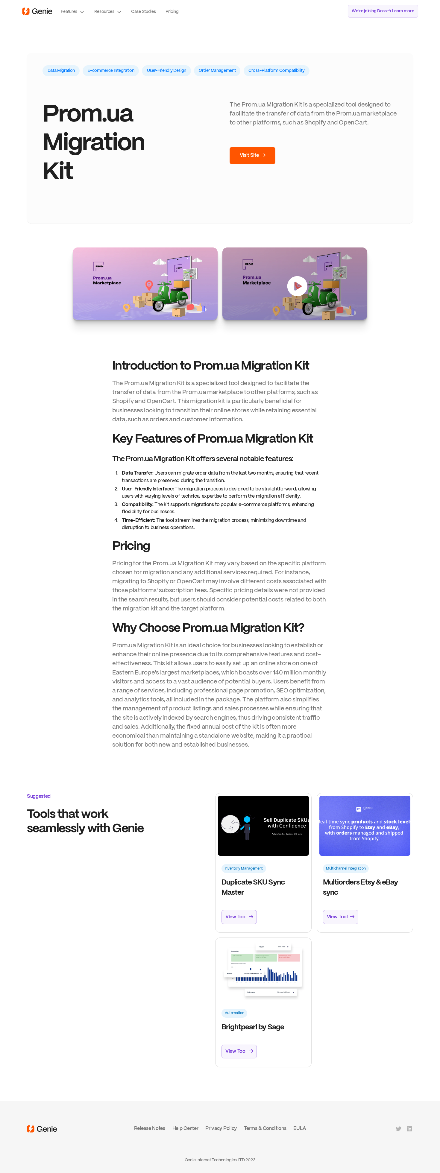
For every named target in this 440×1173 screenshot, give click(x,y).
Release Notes (149, 1128)
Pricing (172, 12)
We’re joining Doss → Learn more (383, 11)
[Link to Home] (42, 1129)
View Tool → (239, 917)
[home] (37, 11)
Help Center (185, 1128)
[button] (72, 11)
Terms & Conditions (265, 1128)
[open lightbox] (145, 283)
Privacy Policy (221, 1128)
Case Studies (143, 12)
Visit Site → (252, 155)
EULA (299, 1128)
